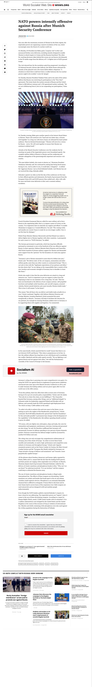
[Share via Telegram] (5, 57)
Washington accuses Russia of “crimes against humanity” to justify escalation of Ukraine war (32, 547)
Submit (46, 533)
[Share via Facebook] (5, 46)
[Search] (87, 10)
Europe (47, 564)
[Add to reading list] (5, 72)
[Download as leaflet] (5, 65)
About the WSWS (55, 13)
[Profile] (87, 2)
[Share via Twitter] (5, 49)
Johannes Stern (22, 36)
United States (54, 564)
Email (25, 517)
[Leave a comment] (5, 68)
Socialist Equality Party (39, 13)
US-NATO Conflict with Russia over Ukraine (28, 564)
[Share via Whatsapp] (5, 53)
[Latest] (8, 10)
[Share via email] (5, 61)
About (84, 2)
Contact (79, 2)
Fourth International (27, 13)
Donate (68, 13)
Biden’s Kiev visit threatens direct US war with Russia (59, 546)
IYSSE (48, 13)
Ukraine (41, 564)
